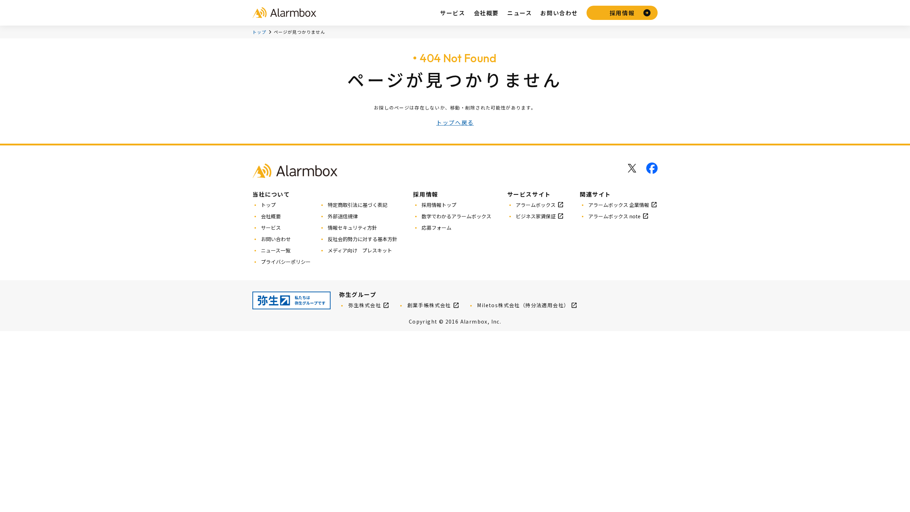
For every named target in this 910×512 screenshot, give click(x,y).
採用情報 (622, 13)
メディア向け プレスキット (360, 250)
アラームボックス (536, 204)
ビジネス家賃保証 (536, 216)
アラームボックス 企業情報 (618, 204)
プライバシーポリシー (286, 261)
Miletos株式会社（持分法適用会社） (523, 305)
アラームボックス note (614, 216)
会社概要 (486, 13)
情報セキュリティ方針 (352, 227)
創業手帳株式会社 (429, 305)
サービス (452, 13)
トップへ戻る (455, 122)
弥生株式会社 (364, 305)
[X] (632, 168)
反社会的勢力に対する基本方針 (362, 238)
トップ (259, 32)
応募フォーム (436, 227)
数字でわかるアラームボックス (456, 216)
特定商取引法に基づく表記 (357, 204)
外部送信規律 (343, 216)
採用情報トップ (439, 204)
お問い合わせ (559, 13)
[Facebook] (652, 168)
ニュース (519, 13)
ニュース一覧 (275, 250)
